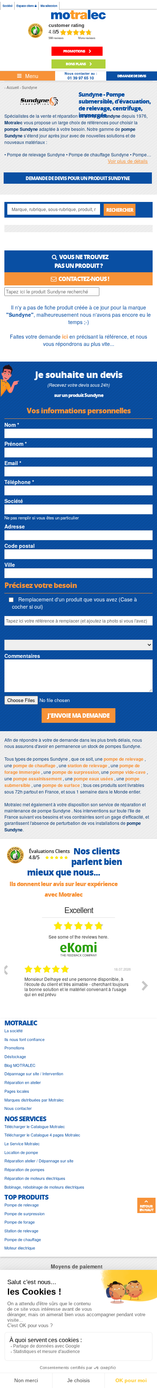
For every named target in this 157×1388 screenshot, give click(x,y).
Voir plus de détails (128, 161)
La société (13, 1030)
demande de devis (131, 75)
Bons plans (76, 63)
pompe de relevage (123, 759)
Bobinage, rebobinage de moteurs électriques (44, 1187)
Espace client (25, 6)
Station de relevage (21, 1230)
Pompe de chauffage (22, 1239)
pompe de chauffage (34, 765)
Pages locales (16, 1091)
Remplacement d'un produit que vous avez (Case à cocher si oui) (74, 603)
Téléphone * (19, 482)
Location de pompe (21, 1152)
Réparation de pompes (24, 1169)
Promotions (14, 1047)
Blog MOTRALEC (19, 1065)
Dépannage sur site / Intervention (33, 1073)
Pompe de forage (19, 1222)
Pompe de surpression (24, 1213)
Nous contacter (18, 1108)
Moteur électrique (19, 1248)
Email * (12, 463)
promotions (74, 51)
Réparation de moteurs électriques (34, 1178)
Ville (9, 564)
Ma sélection (49, 6)
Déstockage (15, 1056)
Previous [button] (4, 969)
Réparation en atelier (22, 1082)
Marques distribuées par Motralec (34, 1100)
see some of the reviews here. (78, 936)
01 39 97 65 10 (81, 78)
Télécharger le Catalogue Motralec (34, 1126)
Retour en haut (146, 1208)
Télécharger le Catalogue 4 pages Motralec (42, 1135)
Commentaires (22, 655)
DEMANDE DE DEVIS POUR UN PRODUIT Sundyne (78, 178)
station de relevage (87, 765)
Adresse (14, 526)
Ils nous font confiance (24, 1039)
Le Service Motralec (22, 1143)
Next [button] (145, 985)
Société (7, 6)
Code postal (19, 545)
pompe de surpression (75, 772)
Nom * (11, 424)
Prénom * (15, 443)
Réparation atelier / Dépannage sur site (38, 1160)
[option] (78, 991)
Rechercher (119, 209)
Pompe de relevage (21, 1205)
